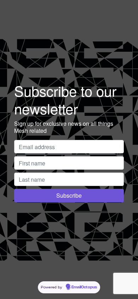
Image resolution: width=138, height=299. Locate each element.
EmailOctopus (84, 287)
